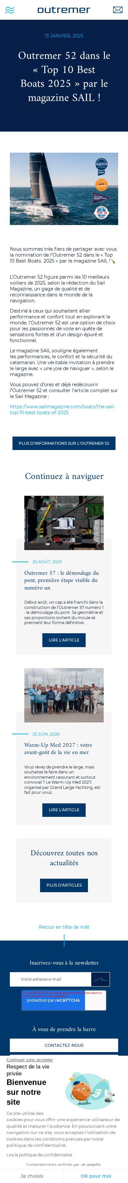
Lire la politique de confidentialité (39, 1154)
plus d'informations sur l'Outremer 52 (64, 443)
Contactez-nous (64, 1045)
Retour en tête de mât (64, 927)
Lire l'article (64, 640)
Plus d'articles (64, 885)
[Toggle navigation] (9, 9)
